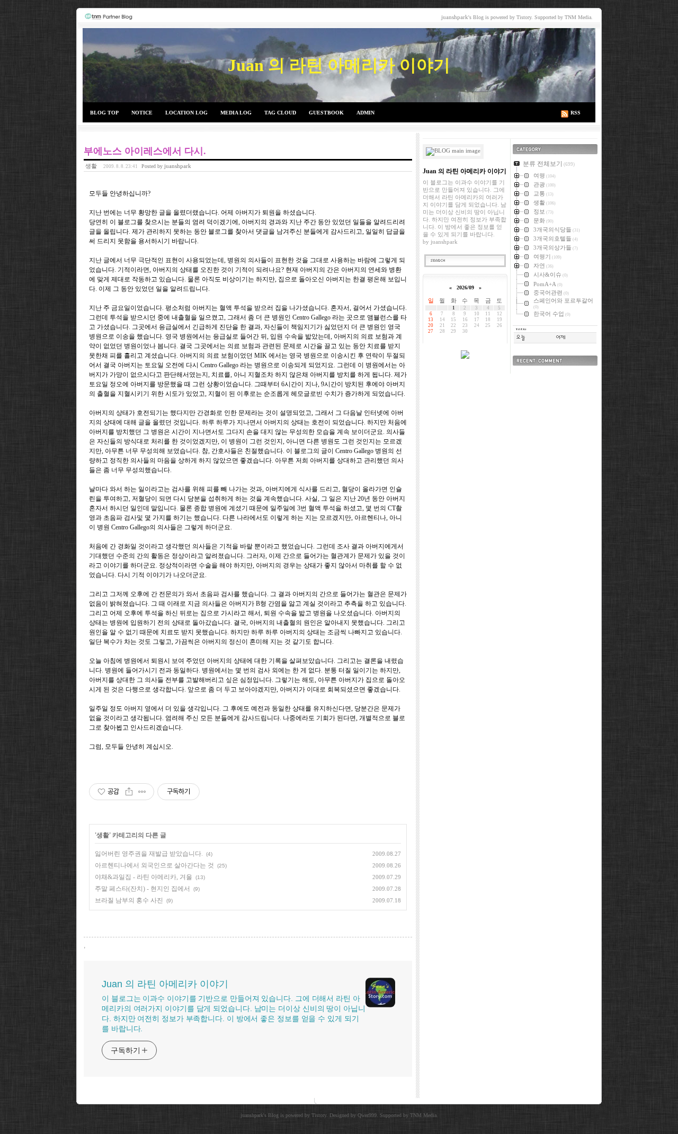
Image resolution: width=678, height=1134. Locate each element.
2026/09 (465, 287)
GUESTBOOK (326, 113)
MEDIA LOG (236, 113)
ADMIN (365, 113)
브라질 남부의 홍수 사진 (129, 900)
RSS (575, 113)
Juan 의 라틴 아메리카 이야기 (339, 65)
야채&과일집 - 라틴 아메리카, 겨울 (143, 877)
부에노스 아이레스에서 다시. (145, 151)
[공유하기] (129, 792)
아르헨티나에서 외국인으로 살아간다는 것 (154, 865)
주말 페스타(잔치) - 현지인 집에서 (142, 888)
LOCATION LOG (186, 113)
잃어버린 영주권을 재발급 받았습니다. (149, 853)
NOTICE (142, 113)
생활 (91, 166)
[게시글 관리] (142, 792)
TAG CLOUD (280, 113)
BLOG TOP (104, 113)
